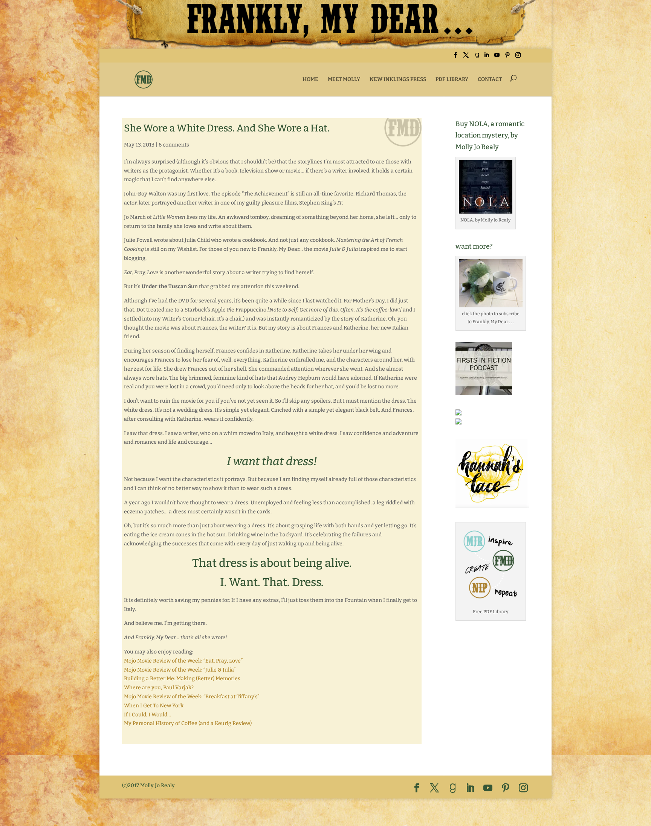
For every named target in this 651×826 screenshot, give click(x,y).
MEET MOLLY (344, 79)
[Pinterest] (507, 57)
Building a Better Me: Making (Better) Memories (182, 678)
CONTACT (490, 79)
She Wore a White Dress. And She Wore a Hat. (227, 128)
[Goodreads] (477, 57)
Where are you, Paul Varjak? (159, 687)
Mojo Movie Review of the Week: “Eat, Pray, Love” (183, 661)
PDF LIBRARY (452, 79)
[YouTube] (497, 57)
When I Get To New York (153, 705)
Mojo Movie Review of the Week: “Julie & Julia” (179, 670)
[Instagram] (518, 57)
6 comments (174, 145)
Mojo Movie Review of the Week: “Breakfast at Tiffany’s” (191, 696)
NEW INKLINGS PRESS (398, 79)
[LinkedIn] (486, 57)
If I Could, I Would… (147, 714)
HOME (310, 79)
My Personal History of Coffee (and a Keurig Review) (188, 723)
